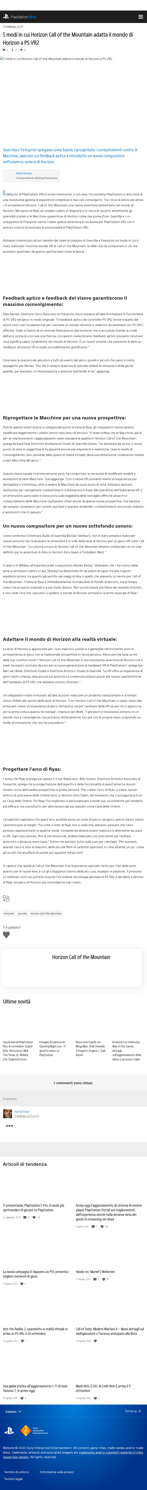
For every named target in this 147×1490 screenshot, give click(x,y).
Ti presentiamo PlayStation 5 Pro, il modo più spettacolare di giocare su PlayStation (33, 1207)
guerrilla (22, 913)
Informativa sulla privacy (57, 1472)
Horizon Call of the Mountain (46, 913)
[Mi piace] (34, 1217)
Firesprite (9, 913)
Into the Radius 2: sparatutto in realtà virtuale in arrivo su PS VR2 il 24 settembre (35, 1331)
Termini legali (13, 1479)
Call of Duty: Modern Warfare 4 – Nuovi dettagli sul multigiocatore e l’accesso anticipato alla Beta (110, 1331)
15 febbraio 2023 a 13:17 (26, 1116)
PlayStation (23, 17)
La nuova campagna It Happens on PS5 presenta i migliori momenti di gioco (36, 1273)
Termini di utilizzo (16, 1472)
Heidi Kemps (24, 173)
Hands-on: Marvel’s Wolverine (95, 1271)
